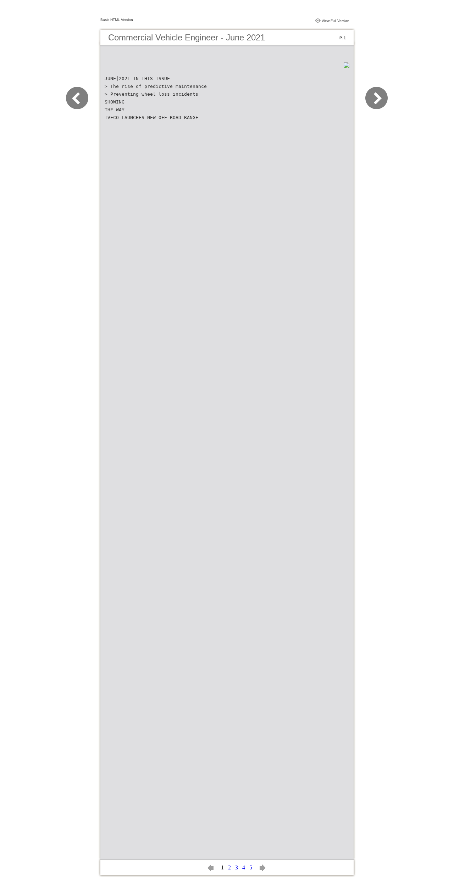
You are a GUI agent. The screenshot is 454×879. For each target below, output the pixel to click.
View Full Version (335, 21)
